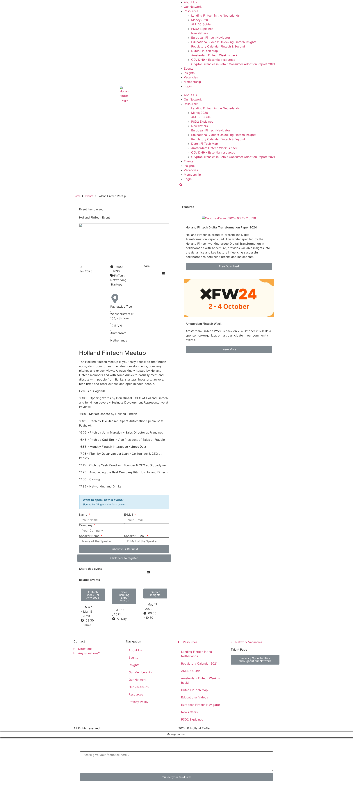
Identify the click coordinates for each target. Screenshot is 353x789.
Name (83, 514)
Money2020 (199, 20)
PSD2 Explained (202, 29)
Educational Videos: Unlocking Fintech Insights (223, 42)
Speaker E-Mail (135, 535)
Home (77, 196)
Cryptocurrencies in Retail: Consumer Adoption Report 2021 (233, 64)
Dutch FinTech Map (204, 51)
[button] (228, 90)
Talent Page (239, 649)
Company (86, 525)
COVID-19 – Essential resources (213, 59)
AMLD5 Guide (201, 24)
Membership (192, 82)
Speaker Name (89, 535)
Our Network (193, 6)
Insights (189, 73)
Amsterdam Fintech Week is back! (214, 55)
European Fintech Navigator (210, 37)
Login (188, 86)
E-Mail (129, 514)
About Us (190, 2)
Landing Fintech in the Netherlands (215, 15)
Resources (191, 11)
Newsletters (199, 33)
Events (188, 68)
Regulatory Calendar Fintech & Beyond (218, 46)
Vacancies (191, 77)
